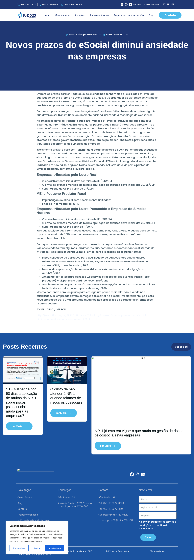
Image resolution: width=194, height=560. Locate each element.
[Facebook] (122, 4)
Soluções (80, 15)
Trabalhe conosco (27, 514)
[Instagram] (126, 4)
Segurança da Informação (129, 15)
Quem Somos (24, 497)
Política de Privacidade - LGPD (34, 520)
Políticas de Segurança (117, 551)
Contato (22, 509)
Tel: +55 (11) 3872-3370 (111, 503)
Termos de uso (157, 551)
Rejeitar (37, 548)
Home (47, 15)
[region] (37, 537)
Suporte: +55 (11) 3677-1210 (113, 514)
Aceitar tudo (55, 548)
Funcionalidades (99, 15)
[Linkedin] (130, 4)
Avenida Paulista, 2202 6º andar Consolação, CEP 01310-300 (75, 505)
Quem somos (62, 15)
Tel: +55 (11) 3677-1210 (110, 509)
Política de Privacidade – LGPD (77, 551)
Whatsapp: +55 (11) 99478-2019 (115, 520)
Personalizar (19, 548)
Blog (151, 15)
